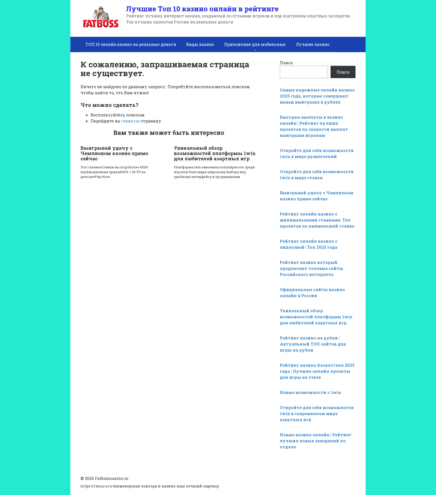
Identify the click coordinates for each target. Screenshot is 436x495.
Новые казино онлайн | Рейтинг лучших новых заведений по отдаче (315, 440)
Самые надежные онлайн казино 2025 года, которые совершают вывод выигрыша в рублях (317, 96)
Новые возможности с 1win (310, 392)
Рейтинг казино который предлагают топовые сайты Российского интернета (311, 268)
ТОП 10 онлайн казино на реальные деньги (131, 44)
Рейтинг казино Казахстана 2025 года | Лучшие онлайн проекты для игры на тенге (317, 371)
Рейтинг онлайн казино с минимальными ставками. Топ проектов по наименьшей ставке (317, 220)
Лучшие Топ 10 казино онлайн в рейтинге (202, 8)
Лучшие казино (312, 44)
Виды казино (200, 44)
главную (130, 120)
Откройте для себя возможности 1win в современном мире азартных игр (317, 413)
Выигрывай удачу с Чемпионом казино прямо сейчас (114, 153)
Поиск (286, 62)
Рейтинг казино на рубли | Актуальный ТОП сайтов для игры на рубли (313, 344)
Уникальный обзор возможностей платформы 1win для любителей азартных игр (215, 153)
